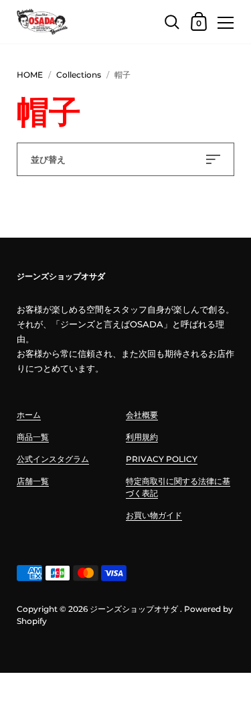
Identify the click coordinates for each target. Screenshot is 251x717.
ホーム (29, 415)
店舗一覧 (33, 481)
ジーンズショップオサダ (134, 609)
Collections (78, 75)
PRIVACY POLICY (161, 459)
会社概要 (142, 415)
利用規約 (142, 437)
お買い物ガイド (154, 515)
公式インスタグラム (53, 459)
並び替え (48, 159)
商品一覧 (33, 437)
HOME (30, 75)
